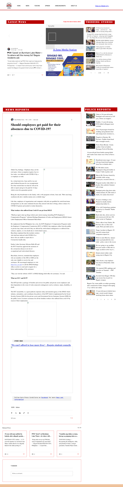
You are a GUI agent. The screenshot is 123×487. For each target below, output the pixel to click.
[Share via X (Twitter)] (16, 413)
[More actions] (72, 120)
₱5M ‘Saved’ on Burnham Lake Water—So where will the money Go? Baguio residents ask (41, 435)
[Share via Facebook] (11, 413)
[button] (65, 64)
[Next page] (104, 72)
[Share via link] (24, 413)
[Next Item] (41, 35)
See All (79, 427)
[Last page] (108, 72)
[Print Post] (28, 413)
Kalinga (18, 407)
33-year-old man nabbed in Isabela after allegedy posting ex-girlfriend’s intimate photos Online (14, 435)
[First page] (91, 72)
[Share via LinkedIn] (20, 413)
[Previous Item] (9, 35)
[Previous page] (95, 72)
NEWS (12, 407)
